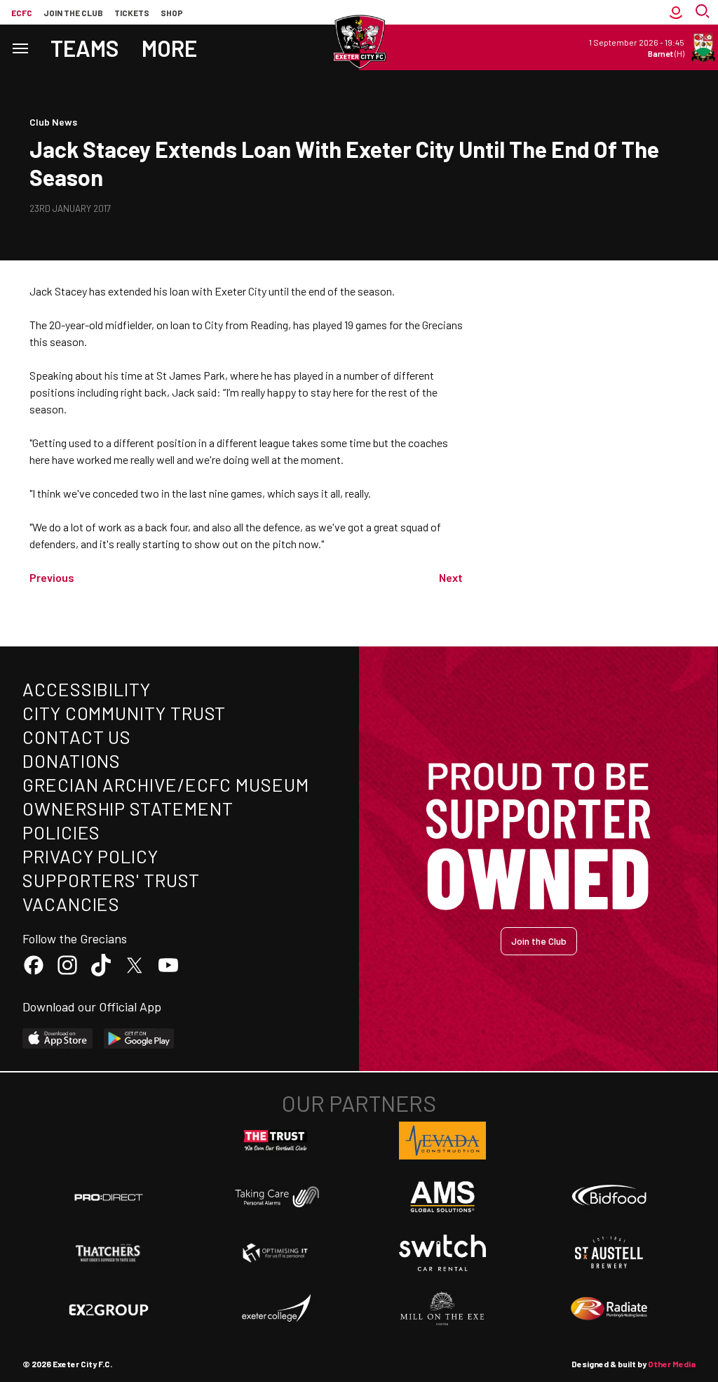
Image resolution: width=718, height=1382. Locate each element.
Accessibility (86, 689)
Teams (84, 47)
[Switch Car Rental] (442, 1253)
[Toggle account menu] (676, 12)
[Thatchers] (108, 1252)
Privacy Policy (90, 856)
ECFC (21, 13)
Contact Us (76, 737)
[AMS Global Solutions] (442, 1196)
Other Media (672, 1364)
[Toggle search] (704, 12)
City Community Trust (124, 713)
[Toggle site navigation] (19, 47)
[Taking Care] (275, 1196)
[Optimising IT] (275, 1252)
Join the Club (539, 941)
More (169, 47)
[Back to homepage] (359, 42)
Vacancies (71, 904)
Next (451, 577)
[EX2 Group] (108, 1309)
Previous (51, 577)
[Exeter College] (275, 1309)
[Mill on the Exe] (442, 1309)
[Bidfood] (609, 1196)
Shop (172, 13)
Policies (61, 832)
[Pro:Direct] (108, 1197)
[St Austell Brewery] (609, 1252)
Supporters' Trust (111, 880)
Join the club (73, 13)
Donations (71, 760)
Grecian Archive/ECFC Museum (165, 784)
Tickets (131, 13)
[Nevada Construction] (442, 1141)
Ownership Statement (127, 808)
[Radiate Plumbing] (609, 1309)
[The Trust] (275, 1140)
